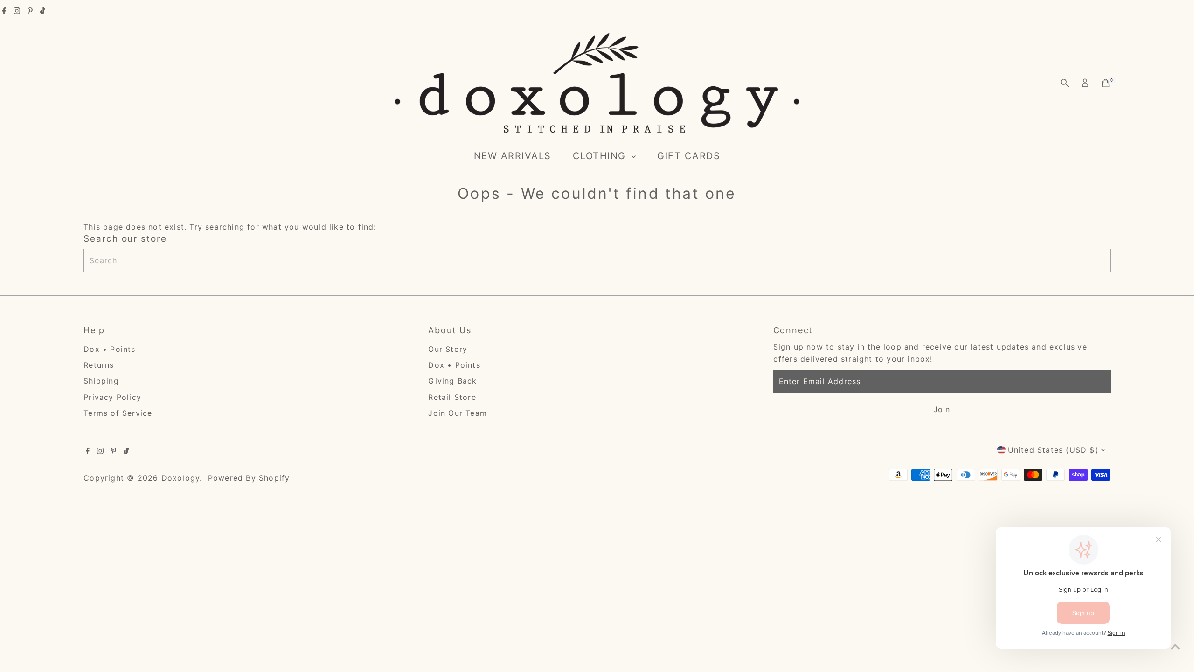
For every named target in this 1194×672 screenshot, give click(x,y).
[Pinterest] (30, 11)
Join (942, 409)
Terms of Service (117, 413)
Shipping (101, 380)
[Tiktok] (43, 11)
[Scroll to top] (1175, 646)
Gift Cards (688, 155)
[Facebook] (4, 11)
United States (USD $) (1053, 450)
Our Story (447, 349)
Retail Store (452, 397)
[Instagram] (16, 11)
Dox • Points (109, 349)
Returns (98, 365)
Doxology (180, 478)
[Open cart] (1106, 83)
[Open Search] (1065, 83)
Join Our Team (457, 413)
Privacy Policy (112, 397)
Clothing (601, 155)
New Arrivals (512, 155)
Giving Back (452, 380)
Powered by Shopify (249, 478)
